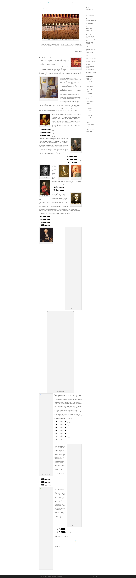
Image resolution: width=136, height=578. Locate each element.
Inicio (56, 2)
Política (87, 98)
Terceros (88, 83)
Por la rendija (89, 81)
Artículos (88, 103)
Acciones (88, 99)
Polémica (88, 122)
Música (55, 9)
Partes (88, 79)
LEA (87, 117)
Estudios (88, 112)
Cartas (88, 105)
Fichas (88, 113)
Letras (88, 95)
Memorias (89, 119)
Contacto (93, 2)
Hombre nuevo (89, 30)
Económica (89, 108)
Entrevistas (89, 110)
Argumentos (89, 101)
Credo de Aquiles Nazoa (90, 13)
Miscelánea (88, 78)
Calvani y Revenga (89, 32)
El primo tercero (89, 18)
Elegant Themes (47, 576)
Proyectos (89, 126)
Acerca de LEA (66, 2)
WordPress (60, 576)
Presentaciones (90, 124)
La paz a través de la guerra (91, 26)
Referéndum (89, 127)
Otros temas (88, 84)
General (88, 115)
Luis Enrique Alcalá (44, 9)
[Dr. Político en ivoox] (75, 541)
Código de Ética (73, 2)
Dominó (88, 88)
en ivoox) (72, 541)
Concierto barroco (45, 8)
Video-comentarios (90, 129)
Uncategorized (89, 131)
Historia (88, 93)
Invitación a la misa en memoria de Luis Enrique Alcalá (91, 11)
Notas (88, 120)
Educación (89, 89)
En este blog (61, 2)
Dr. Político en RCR (81, 2)
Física (88, 91)
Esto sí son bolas (89, 28)
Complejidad (89, 86)
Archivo (88, 2)
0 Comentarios (59, 9)
